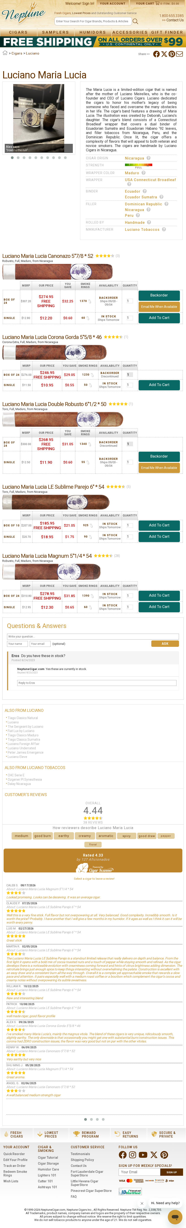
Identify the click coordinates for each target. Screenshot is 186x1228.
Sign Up (171, 1172)
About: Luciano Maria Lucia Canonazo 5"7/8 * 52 (40, 1051)
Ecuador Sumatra (141, 197)
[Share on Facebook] (157, 54)
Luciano (13, 722)
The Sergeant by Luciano (25, 726)
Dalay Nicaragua (19, 784)
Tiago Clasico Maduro (23, 735)
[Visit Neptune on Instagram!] (133, 1156)
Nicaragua (134, 158)
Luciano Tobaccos (142, 229)
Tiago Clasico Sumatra (24, 739)
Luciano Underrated (22, 748)
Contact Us (175, 20)
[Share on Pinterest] (172, 54)
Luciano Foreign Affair (23, 744)
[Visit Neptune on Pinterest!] (164, 1156)
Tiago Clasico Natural (23, 718)
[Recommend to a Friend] (180, 54)
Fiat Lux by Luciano (21, 731)
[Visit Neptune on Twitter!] (154, 1156)
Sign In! (88, 3)
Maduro (132, 173)
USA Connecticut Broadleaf (150, 180)
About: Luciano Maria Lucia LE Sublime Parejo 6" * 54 (43, 907)
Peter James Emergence (26, 752)
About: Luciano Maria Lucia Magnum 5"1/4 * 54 (39, 889)
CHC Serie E (16, 775)
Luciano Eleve (17, 757)
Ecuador (132, 191)
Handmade (135, 222)
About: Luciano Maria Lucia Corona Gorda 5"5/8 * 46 (43, 1026)
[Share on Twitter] (165, 54)
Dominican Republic (143, 204)
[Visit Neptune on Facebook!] (123, 1156)
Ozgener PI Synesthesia (25, 779)
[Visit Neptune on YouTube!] (143, 1156)
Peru (129, 215)
